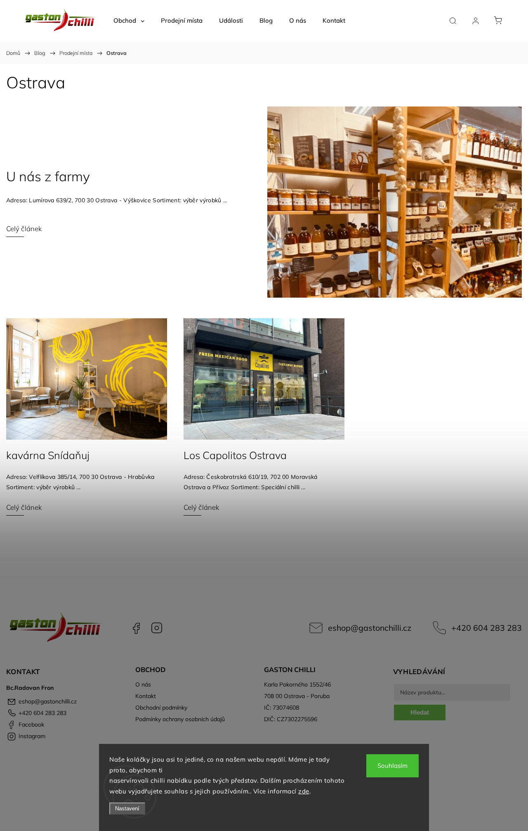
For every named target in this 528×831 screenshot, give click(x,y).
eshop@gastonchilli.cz (369, 628)
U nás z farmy (48, 176)
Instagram (157, 628)
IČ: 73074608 (281, 707)
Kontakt (145, 696)
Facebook (136, 628)
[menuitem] (128, 20)
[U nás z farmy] (394, 202)
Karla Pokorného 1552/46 (297, 684)
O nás (143, 684)
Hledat (419, 712)
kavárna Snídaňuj (48, 455)
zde (303, 791)
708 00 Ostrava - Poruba (297, 696)
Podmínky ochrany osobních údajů (180, 719)
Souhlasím (392, 765)
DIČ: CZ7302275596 (290, 719)
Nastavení (127, 808)
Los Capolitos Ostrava (235, 455)
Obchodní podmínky (161, 707)
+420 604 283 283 (486, 628)
